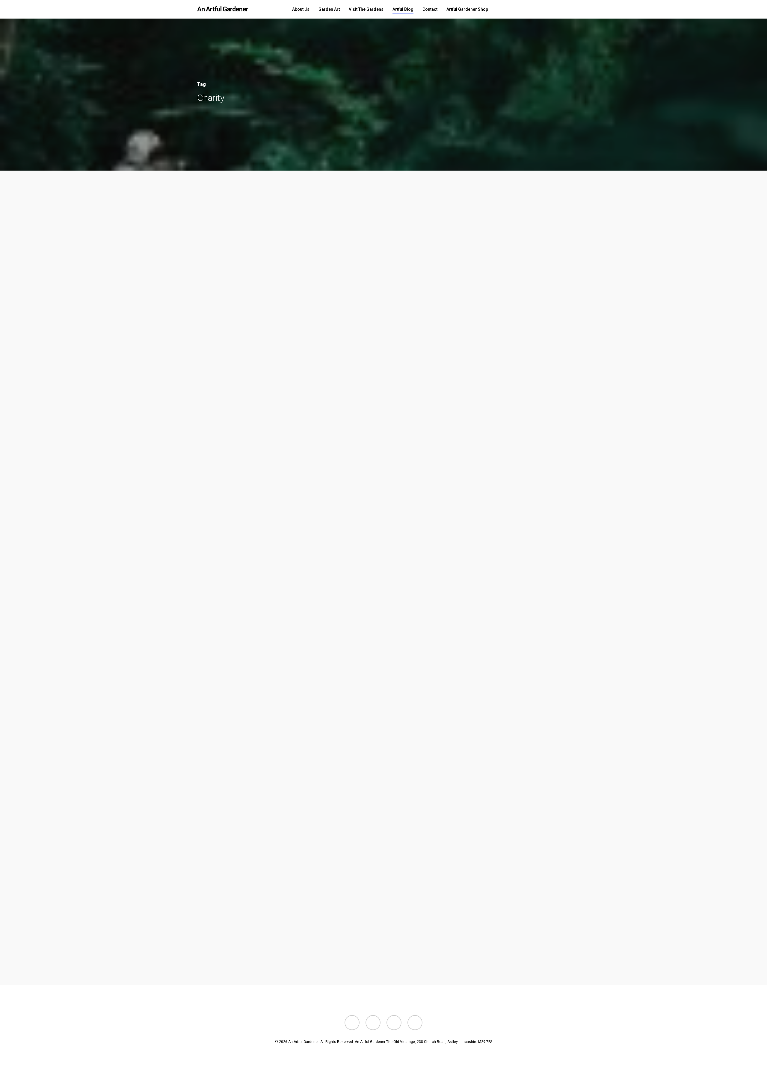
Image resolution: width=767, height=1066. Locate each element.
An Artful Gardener (222, 9)
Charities (45, 451)
